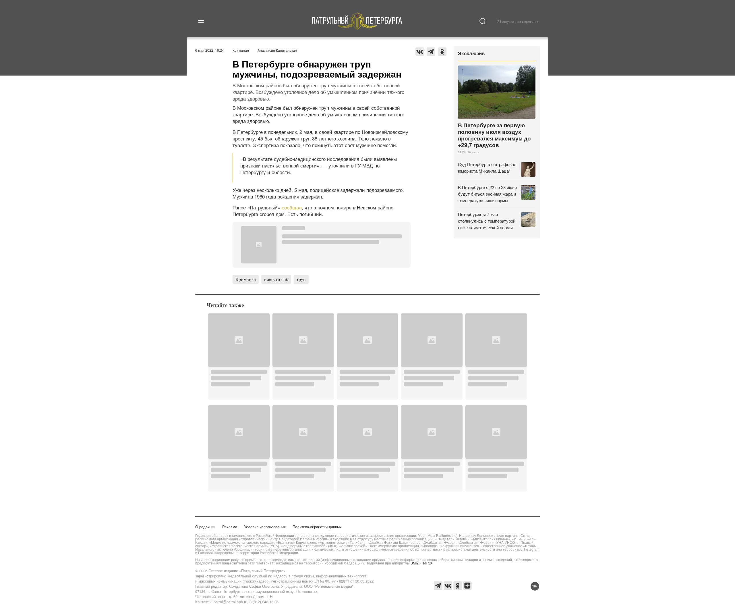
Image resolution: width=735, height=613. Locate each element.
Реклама (229, 526)
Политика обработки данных (317, 526)
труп (301, 279)
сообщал (292, 207)
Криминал (241, 50)
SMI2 (415, 562)
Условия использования (265, 526)
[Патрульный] (357, 27)
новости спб (276, 279)
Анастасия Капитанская (277, 50)
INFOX (427, 562)
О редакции (205, 526)
